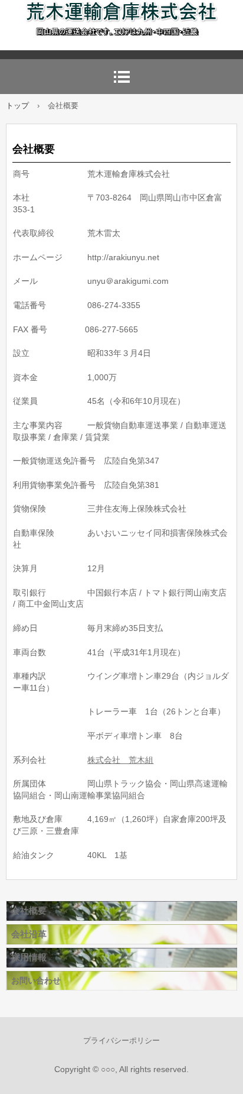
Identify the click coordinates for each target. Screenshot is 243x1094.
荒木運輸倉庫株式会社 (121, 25)
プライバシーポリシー (121, 1040)
